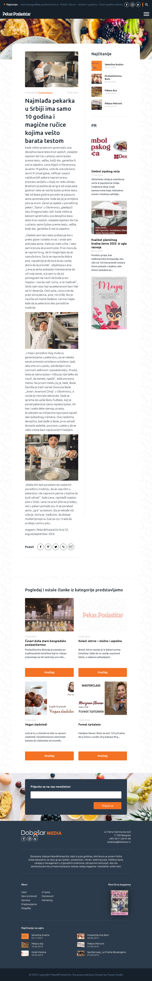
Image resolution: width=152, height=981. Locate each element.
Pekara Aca (111, 90)
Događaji (26, 908)
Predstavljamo (29, 904)
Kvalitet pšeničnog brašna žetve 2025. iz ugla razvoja (109, 243)
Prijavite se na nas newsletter (51, 786)
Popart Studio (115, 974)
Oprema (25, 900)
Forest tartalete (89, 724)
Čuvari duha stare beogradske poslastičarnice (45, 642)
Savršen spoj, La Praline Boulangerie (106, 952)
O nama (46, 892)
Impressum (48, 896)
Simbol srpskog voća (105, 171)
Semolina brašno (114, 64)
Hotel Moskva (39, 952)
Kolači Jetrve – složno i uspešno (100, 641)
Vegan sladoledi (36, 724)
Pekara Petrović (113, 103)
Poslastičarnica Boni (113, 77)
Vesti (24, 892)
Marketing (47, 900)
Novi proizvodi (29, 896)
